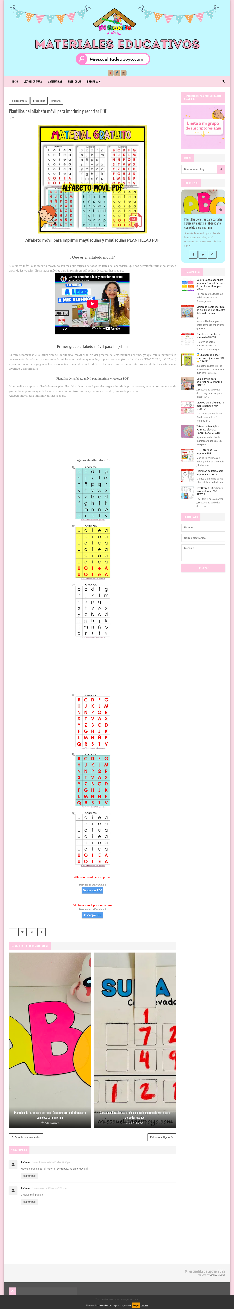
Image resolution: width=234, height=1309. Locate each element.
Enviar (204, 567)
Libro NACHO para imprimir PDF (207, 452)
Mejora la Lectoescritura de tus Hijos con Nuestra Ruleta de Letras (210, 310)
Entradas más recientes (27, 1137)
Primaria (92, 81)
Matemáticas (55, 81)
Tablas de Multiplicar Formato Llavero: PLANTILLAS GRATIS (208, 429)
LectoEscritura (33, 81)
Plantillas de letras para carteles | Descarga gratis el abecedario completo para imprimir (203, 223)
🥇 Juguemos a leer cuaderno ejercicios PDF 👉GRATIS (210, 358)
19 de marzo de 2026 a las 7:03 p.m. (49, 1188)
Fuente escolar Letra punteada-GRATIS (208, 336)
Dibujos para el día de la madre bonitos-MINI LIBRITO (210, 405)
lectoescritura (19, 100)
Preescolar (75, 81)
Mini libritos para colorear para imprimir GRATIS (209, 382)
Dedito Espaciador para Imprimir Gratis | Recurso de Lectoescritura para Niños (210, 284)
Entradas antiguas (160, 1137)
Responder (29, 1176)
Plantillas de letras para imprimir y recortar (209, 472)
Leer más (144, 1305)
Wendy (213, 1275)
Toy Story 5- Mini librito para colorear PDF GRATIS (209, 491)
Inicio (15, 81)
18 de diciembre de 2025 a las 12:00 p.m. (52, 1162)
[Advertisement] (92, 422)
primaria (56, 100)
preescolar (39, 100)
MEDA (222, 1275)
